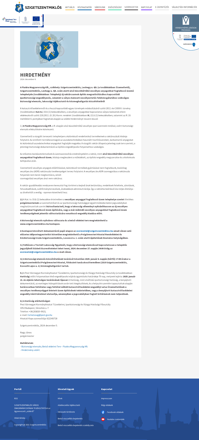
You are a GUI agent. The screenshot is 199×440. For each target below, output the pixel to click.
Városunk (100, 7)
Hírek (60, 398)
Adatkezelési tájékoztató (69, 405)
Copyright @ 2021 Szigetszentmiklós (30, 424)
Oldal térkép (19, 418)
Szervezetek (131, 7)
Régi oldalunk (107, 405)
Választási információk (184, 7)
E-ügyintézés (162, 7)
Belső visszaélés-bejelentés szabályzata (76, 425)
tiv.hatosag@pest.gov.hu (40, 314)
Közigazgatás (85, 7)
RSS (16, 398)
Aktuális (70, 7)
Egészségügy (115, 7)
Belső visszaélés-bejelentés (70, 418)
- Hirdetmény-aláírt (30, 349)
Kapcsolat (146, 7)
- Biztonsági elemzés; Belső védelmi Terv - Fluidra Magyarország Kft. (54, 346)
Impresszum (106, 398)
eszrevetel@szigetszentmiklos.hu (94, 230)
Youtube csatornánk (115, 419)
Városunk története (66, 412)
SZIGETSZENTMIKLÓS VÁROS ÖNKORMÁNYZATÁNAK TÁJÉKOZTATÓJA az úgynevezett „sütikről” (32, 408)
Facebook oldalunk (115, 412)
